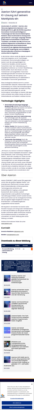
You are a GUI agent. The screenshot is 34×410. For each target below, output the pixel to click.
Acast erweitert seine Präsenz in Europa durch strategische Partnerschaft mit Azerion (10, 265)
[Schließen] (32, 384)
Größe (17, 245)
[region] (17, 396)
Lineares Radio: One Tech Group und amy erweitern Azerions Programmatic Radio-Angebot (20, 318)
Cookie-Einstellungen (17, 398)
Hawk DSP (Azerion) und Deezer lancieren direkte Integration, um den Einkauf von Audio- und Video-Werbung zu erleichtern (23, 266)
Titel (3, 245)
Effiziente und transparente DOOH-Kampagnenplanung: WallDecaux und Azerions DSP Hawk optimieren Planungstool (16, 346)
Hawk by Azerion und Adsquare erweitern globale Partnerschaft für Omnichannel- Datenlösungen (20, 279)
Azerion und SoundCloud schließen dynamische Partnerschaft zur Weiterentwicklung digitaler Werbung (19, 305)
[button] (30, 3)
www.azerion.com (6, 223)
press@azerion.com (13, 235)
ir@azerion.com (19, 231)
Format (25, 245)
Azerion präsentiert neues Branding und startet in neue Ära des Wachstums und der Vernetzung (20, 292)
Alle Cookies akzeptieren (16, 407)
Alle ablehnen (17, 403)
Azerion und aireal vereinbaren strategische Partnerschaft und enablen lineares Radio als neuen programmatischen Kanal (20, 331)
